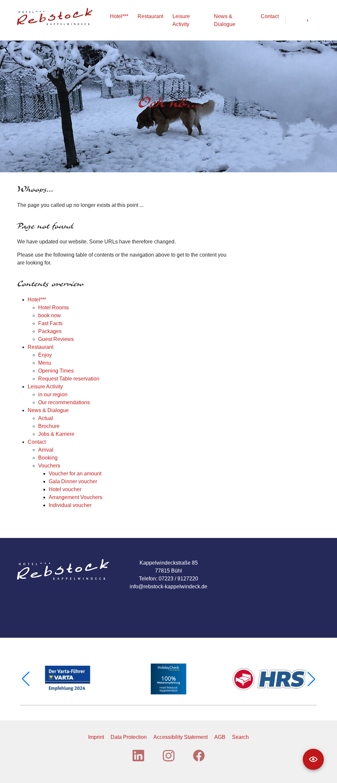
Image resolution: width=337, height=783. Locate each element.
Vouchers (49, 465)
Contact (37, 442)
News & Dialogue (48, 410)
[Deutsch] (296, 20)
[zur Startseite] (55, 16)
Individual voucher (70, 505)
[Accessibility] (313, 759)
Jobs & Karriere (56, 434)
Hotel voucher (65, 489)
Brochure (49, 426)
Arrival (45, 450)
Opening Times (56, 371)
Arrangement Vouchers (75, 497)
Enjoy (45, 355)
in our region (52, 394)
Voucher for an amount (75, 473)
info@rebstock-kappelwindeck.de (168, 586)
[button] (25, 679)
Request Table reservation (68, 378)
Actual (45, 418)
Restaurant (40, 347)
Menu (44, 363)
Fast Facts (50, 323)
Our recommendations (64, 402)
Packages (50, 331)
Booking (48, 458)
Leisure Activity (45, 386)
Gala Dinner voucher (73, 481)
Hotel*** (37, 299)
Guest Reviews (56, 339)
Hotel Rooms (53, 307)
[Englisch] (313, 20)
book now (49, 315)
